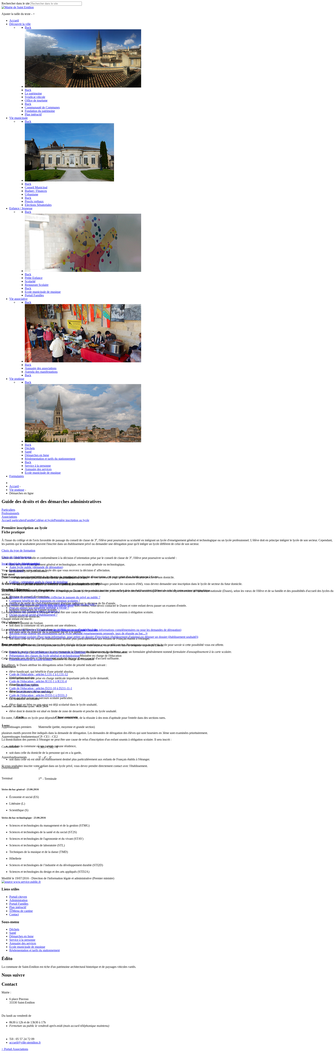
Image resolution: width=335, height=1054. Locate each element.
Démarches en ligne (21, 936)
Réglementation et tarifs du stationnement (34, 950)
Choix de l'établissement (16, 557)
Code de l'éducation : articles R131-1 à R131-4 (38, 681)
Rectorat (78, 633)
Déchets (14, 929)
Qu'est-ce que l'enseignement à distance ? (34, 611)
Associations (9, 516)
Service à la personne (22, 939)
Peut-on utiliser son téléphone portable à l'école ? (39, 607)
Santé (12, 932)
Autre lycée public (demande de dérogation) (36, 567)
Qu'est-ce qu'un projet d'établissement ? (33, 614)
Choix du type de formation (18, 550)
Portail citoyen (18, 896)
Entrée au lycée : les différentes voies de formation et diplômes (47, 652)
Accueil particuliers (13, 520)
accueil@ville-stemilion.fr (25, 1042)
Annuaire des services (22, 943)
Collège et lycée (44, 520)
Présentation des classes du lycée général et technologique (44, 655)
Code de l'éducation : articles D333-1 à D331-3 (38, 695)
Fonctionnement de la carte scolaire (30, 659)
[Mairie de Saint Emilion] (18, 7)
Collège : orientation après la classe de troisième (38, 582)
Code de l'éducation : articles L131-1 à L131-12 (38, 674)
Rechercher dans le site (16, 3)
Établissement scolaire (103, 636)
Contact (14, 914)
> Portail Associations (15, 1049)
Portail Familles (18, 903)
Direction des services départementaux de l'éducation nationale (95, 630)
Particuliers (8, 509)
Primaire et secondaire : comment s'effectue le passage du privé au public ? (54, 597)
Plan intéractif (17, 907)
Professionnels (10, 513)
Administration (18, 900)
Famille (29, 520)
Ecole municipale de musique (27, 946)
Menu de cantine (22, 911)
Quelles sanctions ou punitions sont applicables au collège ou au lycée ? (53, 604)
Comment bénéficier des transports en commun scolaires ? (44, 600)
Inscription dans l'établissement (20, 563)
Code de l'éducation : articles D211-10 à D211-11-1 (40, 688)
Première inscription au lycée (71, 520)
